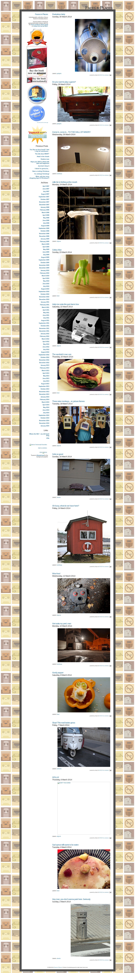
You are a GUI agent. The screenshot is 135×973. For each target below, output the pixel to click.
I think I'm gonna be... (42, 168)
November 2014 (44, 420)
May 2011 (46, 312)
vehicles (59, 768)
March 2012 (45, 339)
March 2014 (45, 402)
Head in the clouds (43, 156)
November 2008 (44, 233)
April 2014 (46, 405)
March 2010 (45, 276)
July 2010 (46, 286)
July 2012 (46, 349)
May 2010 (46, 281)
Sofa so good (57, 454)
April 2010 (46, 278)
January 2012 (45, 333)
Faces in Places (41, 14)
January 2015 (45, 426)
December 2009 (44, 268)
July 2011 (46, 318)
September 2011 (44, 323)
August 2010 (45, 289)
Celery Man (57, 250)
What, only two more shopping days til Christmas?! (39, 177)
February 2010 (44, 273)
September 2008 (44, 228)
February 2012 (44, 336)
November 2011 (44, 328)
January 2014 (45, 397)
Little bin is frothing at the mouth (64, 182)
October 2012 (45, 357)
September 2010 (44, 291)
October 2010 (45, 294)
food (58, 296)
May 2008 (46, 218)
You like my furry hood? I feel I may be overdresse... (39, 150)
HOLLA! (55, 777)
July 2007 (46, 191)
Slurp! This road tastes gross (63, 722)
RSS (41, 452)
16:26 (100, 297)
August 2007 (45, 194)
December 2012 (44, 362)
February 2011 (44, 304)
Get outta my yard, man (61, 623)
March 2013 (45, 370)
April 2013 (46, 373)
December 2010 (44, 299)
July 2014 (46, 412)
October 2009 (45, 262)
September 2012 (44, 355)
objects (59, 241)
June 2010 (46, 283)
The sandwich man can (61, 354)
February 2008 (44, 210)
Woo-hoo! (56, 573)
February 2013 (44, 368)
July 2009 (46, 254)
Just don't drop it (43, 166)
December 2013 (44, 394)
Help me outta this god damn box (65, 304)
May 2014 (46, 407)
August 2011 (45, 320)
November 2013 (44, 391)
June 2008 (46, 220)
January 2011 (45, 302)
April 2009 (46, 247)
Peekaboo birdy (58, 14)
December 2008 (44, 236)
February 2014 (44, 399)
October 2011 (45, 326)
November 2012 (44, 360)
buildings (59, 173)
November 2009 (44, 265)
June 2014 (46, 410)
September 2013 (44, 386)
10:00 (100, 75)
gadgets (59, 73)
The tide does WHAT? (42, 154)
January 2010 (45, 270)
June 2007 (46, 189)
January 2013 (45, 365)
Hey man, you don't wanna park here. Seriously (71, 899)
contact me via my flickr (40, 26)
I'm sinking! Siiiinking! (41, 174)
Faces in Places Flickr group (39, 24)
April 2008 (46, 215)
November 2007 (44, 202)
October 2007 (45, 199)
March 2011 (45, 307)
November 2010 (44, 297)
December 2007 (44, 204)
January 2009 (45, 239)
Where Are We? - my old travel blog (39, 434)
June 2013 (46, 378)
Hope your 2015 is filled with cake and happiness (40, 162)
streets (59, 497)
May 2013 (46, 376)
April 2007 (46, 186)
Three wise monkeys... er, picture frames (68, 401)
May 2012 (46, 344)
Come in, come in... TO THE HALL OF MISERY (71, 132)
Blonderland (40, 455)
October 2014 (45, 418)
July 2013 (46, 381)
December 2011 (44, 331)
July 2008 (46, 223)
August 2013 (45, 383)
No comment (105, 75)
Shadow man (45, 159)
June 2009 (46, 252)
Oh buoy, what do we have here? (65, 506)
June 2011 (46, 315)
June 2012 (46, 347)
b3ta (47, 438)
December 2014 (44, 423)
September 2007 (44, 197)
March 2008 (45, 212)
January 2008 (45, 207)
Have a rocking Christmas (40, 171)
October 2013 (45, 389)
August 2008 (45, 225)
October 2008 (45, 231)
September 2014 (44, 415)
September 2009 (44, 260)
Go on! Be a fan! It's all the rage (42, 122)
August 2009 (45, 257)
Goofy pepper (57, 672)
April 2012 (46, 341)
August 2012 (45, 352)
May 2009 (46, 249)
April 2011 (46, 310)
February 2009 (44, 241)
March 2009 (45, 244)
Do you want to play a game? (64, 82)
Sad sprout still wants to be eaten (65, 845)
